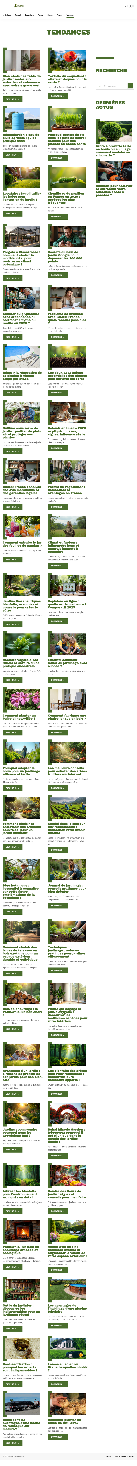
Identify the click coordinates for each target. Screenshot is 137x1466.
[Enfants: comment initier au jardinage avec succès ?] (68, 644)
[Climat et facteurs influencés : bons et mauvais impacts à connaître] (68, 526)
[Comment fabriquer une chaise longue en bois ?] (68, 700)
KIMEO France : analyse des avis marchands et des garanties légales (22, 490)
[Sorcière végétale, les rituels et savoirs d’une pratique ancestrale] (22, 644)
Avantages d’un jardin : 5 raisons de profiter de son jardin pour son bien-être (23, 1075)
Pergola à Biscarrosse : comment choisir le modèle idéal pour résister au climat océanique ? (21, 258)
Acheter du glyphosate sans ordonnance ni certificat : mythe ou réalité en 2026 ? (21, 318)
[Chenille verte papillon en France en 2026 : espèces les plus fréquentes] (68, 177)
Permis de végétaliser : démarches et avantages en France (66, 490)
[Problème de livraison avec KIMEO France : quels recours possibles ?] (68, 298)
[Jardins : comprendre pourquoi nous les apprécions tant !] (22, 1113)
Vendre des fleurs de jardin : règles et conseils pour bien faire (67, 1194)
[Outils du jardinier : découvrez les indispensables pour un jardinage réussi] (22, 1289)
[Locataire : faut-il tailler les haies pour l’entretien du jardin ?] (22, 177)
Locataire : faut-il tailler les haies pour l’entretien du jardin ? (22, 196)
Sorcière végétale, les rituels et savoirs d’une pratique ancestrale (21, 663)
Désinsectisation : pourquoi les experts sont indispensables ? (20, 1367)
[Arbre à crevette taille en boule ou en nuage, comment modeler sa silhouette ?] (115, 131)
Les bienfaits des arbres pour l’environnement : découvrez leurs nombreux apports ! (67, 1075)
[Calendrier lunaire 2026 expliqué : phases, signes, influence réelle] (68, 412)
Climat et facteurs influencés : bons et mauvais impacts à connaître (63, 547)
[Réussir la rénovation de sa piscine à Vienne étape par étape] (22, 357)
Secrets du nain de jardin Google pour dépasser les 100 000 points (65, 257)
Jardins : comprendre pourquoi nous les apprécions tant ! (20, 1132)
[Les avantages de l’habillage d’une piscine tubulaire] (68, 1289)
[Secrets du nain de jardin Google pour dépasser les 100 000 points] (68, 236)
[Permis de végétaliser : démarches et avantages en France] (68, 471)
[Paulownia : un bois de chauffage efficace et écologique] (22, 1231)
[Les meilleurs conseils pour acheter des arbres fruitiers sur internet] (68, 752)
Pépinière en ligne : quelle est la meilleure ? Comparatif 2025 (67, 604)
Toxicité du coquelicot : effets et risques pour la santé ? (67, 79)
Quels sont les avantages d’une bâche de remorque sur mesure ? (21, 1424)
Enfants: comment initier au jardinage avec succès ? (67, 663)
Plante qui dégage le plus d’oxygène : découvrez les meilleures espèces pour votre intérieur (67, 1015)
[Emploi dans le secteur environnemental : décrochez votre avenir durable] (68, 808)
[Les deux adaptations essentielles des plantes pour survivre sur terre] (68, 357)
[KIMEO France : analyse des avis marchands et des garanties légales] (22, 471)
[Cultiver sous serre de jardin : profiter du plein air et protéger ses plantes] (22, 412)
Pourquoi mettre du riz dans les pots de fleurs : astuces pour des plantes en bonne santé (67, 139)
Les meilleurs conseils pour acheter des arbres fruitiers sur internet (67, 771)
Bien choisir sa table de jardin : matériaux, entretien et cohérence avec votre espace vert (22, 81)
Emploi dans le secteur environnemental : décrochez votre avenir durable (66, 828)
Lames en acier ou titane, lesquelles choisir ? (68, 1367)
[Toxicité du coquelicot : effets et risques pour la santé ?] (68, 60)
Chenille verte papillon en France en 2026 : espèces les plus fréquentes (66, 198)
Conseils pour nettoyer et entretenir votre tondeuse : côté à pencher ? (114, 190)
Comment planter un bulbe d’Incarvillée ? (19, 717)
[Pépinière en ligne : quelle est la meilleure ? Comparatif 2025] (68, 585)
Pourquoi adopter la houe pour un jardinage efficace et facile (21, 771)
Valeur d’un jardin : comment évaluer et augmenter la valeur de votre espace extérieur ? (67, 1251)
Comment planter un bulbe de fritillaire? (64, 1421)
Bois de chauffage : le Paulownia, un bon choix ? (22, 1012)
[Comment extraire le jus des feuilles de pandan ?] (22, 526)
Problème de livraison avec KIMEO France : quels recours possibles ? (67, 318)
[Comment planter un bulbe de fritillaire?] (68, 1404)
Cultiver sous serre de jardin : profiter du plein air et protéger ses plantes (22, 433)
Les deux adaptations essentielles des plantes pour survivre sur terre (67, 375)
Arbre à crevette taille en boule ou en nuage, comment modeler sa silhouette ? (114, 151)
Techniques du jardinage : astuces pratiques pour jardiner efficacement (66, 952)
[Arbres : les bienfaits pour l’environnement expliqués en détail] (22, 1175)
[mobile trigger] (5, 6)
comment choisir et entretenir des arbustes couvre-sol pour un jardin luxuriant (22, 828)
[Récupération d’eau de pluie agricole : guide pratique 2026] (22, 119)
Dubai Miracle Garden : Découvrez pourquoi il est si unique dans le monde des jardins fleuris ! (66, 1135)
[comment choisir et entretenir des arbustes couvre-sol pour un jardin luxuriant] (22, 808)
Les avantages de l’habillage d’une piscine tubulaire (67, 1308)
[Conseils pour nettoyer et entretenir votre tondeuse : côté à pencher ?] (115, 171)
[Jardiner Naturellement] (19, 6)
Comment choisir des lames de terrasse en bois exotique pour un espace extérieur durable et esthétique (20, 953)
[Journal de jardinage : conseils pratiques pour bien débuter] (68, 869)
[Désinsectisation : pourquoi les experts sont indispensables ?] (22, 1348)
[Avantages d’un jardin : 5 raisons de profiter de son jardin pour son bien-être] (22, 1055)
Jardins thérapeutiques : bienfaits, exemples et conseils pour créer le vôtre (22, 606)
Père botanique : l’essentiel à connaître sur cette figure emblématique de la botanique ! (21, 891)
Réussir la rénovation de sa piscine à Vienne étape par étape (22, 375)
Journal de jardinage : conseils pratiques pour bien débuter (67, 888)
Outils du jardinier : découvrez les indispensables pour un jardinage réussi (21, 1310)
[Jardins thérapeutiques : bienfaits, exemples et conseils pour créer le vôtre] (22, 585)
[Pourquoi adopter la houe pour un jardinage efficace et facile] (22, 752)
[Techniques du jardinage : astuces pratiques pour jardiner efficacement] (68, 931)
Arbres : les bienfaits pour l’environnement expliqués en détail (20, 1194)
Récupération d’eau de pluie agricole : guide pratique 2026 (21, 138)
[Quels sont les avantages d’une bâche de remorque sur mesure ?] (22, 1404)
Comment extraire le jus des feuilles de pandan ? (22, 544)
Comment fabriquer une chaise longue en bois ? (67, 717)
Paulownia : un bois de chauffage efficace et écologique (21, 1250)
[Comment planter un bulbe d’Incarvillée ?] (22, 700)
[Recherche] (125, 6)
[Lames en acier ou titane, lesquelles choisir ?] (68, 1348)
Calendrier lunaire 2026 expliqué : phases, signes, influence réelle (67, 431)
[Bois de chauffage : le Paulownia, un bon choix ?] (22, 993)
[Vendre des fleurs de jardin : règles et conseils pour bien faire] (68, 1175)
